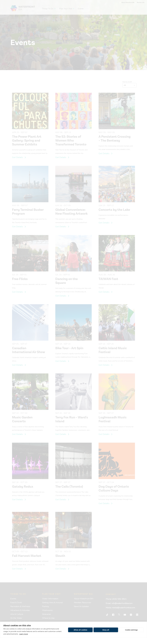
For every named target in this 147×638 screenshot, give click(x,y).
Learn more (23, 634)
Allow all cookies (80, 630)
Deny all (105, 630)
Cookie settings (131, 630)
